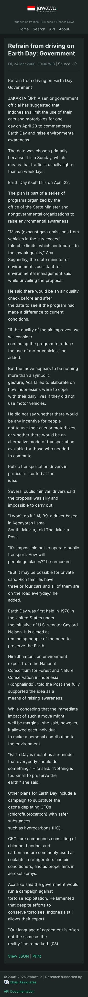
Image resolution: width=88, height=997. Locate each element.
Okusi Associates (23, 982)
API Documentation (19, 991)
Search (39, 29)
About (64, 29)
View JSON (18, 956)
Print (37, 956)
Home (24, 29)
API (52, 29)
